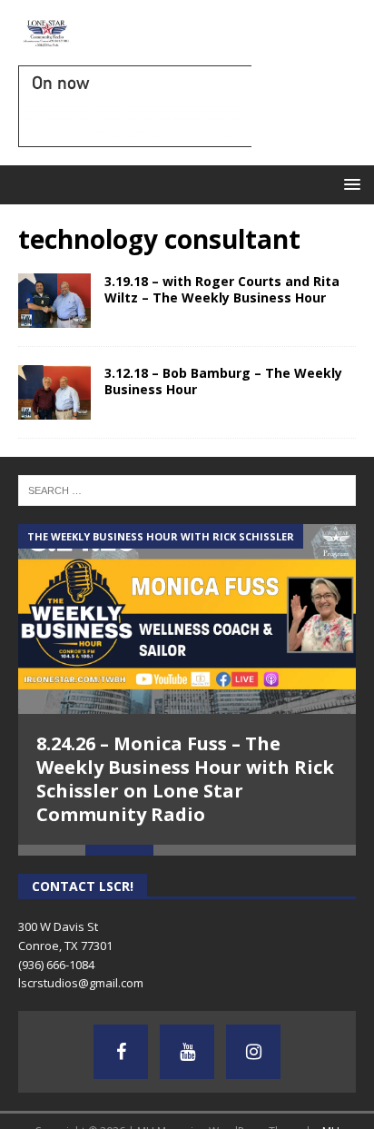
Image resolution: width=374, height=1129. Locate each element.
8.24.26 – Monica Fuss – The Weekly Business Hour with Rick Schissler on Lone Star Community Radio (185, 779)
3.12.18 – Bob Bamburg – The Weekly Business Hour (223, 381)
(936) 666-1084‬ (56, 964)
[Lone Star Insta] (253, 1052)
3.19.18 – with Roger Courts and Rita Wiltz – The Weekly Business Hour (222, 289)
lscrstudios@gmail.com (80, 983)
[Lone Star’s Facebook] (121, 1052)
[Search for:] (187, 488)
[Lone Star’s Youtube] (187, 1052)
